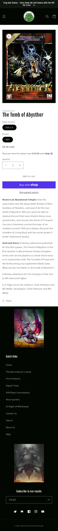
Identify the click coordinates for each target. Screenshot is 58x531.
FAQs (8, 434)
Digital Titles (12, 385)
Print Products (13, 378)
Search (9, 420)
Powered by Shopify (36, 526)
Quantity (6, 159)
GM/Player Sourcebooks (18, 392)
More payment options (29, 192)
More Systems (13, 399)
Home (9, 364)
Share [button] (9, 300)
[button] (3, 16)
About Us (10, 427)
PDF (8, 139)
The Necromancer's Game (18, 371)
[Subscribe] (48, 499)
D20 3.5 (9, 127)
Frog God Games (25, 526)
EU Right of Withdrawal (17, 406)
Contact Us (11, 413)
